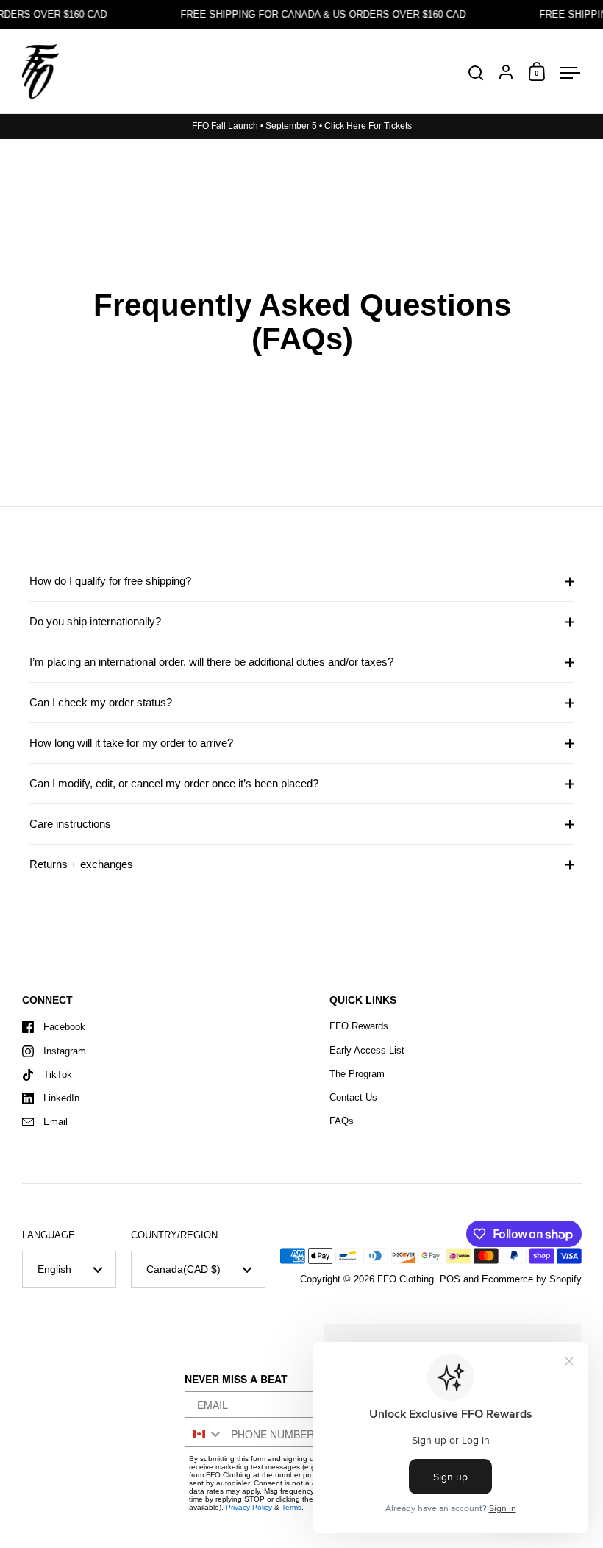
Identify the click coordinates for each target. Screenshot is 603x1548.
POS (450, 1279)
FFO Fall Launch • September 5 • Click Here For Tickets (302, 126)
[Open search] (476, 73)
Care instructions (70, 823)
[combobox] (204, 1433)
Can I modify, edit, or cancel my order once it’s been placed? (173, 783)
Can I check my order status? (100, 702)
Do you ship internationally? (95, 621)
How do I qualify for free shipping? (110, 581)
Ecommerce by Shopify (532, 1279)
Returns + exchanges (81, 864)
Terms (292, 1507)
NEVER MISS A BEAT (236, 1379)
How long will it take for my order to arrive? (131, 742)
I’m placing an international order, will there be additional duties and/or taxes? (211, 662)
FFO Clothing (405, 1279)
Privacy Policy (249, 1507)
